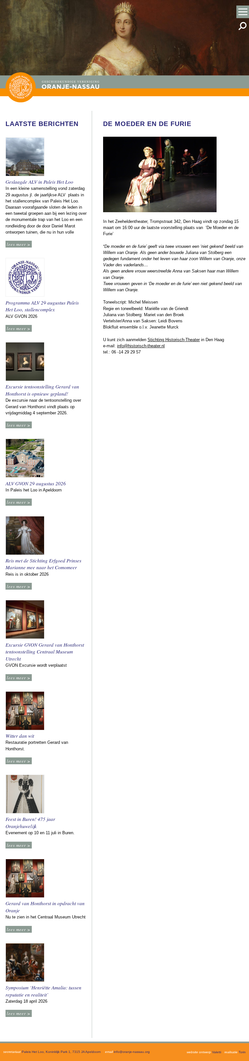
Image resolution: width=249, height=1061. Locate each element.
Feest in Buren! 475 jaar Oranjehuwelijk (30, 822)
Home (21, 87)
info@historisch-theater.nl (141, 345)
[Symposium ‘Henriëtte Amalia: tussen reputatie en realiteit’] (27, 963)
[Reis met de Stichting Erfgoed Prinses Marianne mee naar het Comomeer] (27, 536)
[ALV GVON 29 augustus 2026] (27, 459)
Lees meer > (18, 244)
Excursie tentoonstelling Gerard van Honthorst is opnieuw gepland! (42, 390)
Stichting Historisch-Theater (174, 339)
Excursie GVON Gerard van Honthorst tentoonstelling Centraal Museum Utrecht (45, 651)
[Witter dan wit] (27, 711)
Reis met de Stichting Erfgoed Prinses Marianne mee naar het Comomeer (43, 564)
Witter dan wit (20, 735)
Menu (242, 12)
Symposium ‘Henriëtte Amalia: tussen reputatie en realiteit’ (43, 991)
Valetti (216, 1052)
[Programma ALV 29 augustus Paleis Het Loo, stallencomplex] (27, 278)
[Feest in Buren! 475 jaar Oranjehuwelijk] (27, 795)
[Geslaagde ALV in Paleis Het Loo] (27, 158)
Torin (242, 1052)
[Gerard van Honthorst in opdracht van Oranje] (27, 879)
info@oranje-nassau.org (132, 1052)
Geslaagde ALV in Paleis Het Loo (39, 182)
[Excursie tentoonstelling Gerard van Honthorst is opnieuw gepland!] (27, 362)
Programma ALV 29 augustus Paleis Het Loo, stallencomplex (42, 306)
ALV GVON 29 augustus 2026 (36, 483)
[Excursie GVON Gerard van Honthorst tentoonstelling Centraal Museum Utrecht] (27, 620)
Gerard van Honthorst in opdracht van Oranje (45, 907)
